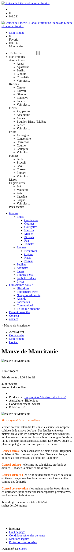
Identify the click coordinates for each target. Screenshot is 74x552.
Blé (19, 186)
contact (13, 319)
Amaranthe (23, 114)
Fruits (12, 131)
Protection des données (23, 542)
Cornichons (31, 220)
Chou (20, 166)
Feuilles (13, 155)
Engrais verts (17, 183)
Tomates (29, 244)
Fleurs (13, 108)
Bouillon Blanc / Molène (31, 121)
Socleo (23, 548)
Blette (20, 159)
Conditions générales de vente (27, 535)
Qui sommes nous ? (21, 285)
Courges (29, 223)
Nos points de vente (28, 295)
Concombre (24, 138)
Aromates (22, 267)
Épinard (21, 172)
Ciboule (21, 73)
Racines (14, 84)
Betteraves (30, 250)
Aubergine (23, 135)
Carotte (21, 87)
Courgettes (30, 227)
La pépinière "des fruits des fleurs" (45, 397)
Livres (13, 179)
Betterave (22, 97)
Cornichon (23, 142)
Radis (27, 257)
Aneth (20, 63)
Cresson (21, 169)
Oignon (21, 94)
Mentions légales (19, 538)
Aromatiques (16, 60)
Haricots (29, 230)
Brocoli (21, 162)
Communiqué (25, 305)
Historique (23, 288)
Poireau (21, 90)
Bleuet (20, 125)
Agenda (21, 298)
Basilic (21, 70)
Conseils (14, 315)
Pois (19, 193)
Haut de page (17, 532)
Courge (21, 145)
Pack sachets (16, 206)
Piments (29, 237)
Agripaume (23, 111)
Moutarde (22, 189)
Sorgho (21, 200)
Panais (20, 101)
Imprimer (14, 528)
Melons (28, 233)
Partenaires (23, 302)
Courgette (22, 148)
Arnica (21, 118)
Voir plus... (23, 80)
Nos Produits (17, 56)
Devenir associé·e (19, 312)
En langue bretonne (28, 308)
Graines (13, 213)
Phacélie (22, 196)
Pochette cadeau (26, 278)
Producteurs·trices (27, 291)
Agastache (23, 67)
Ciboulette (23, 77)
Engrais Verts (25, 274)
